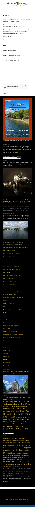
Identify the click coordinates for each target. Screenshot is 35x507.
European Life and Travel (16, 404)
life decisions (21, 450)
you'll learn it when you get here (13, 466)
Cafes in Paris (21, 399)
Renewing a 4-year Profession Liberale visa (13, 334)
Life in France (24, 414)
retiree (28, 462)
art (17, 440)
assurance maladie (24, 440)
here (24, 26)
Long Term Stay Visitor (8, 202)
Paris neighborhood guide (11, 459)
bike (14, 442)
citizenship (27, 442)
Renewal (5, 300)
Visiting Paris (18, 426)
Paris (25, 417)
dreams (12, 445)
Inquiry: (5, 55)
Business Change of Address (9, 340)
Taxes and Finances (12, 424)
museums (20, 457)
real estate (16, 462)
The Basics (5, 312)
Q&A (4, 306)
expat (17, 445)
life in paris (15, 453)
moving (26, 455)
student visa (16, 464)
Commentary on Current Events (15, 402)
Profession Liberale (23, 202)
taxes (21, 464)
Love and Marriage (19, 417)
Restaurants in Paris (21, 421)
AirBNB (5, 438)
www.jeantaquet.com (8, 475)
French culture (23, 445)
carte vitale (21, 442)
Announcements (20, 397)
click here (17, 152)
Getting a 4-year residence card (10, 331)
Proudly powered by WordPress (13, 499)
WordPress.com (17, 501)
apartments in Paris (10, 440)
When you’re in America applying (10, 291)
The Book (5, 140)
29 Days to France (9, 397)
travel (26, 464)
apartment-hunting (12, 438)
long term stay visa (18, 455)
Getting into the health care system (11, 325)
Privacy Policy (6, 481)
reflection (21, 462)
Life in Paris (9, 417)
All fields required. (7, 36)
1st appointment (6, 316)
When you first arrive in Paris (9, 294)
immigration (27, 448)
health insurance (18, 447)
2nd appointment (7, 319)
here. (22, 164)
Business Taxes (6, 328)
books (16, 442)
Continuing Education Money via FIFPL (12, 337)
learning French (9, 450)
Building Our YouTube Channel (12, 399)
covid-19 (6, 445)
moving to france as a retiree (10, 457)
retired (25, 462)
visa (4, 466)
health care (11, 447)
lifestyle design (23, 453)
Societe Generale (8, 464)
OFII (4, 322)
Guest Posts (13, 408)
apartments (22, 438)
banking (10, 442)
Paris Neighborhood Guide (19, 419)
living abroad (8, 455)
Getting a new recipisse (8, 303)
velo (30, 464)
